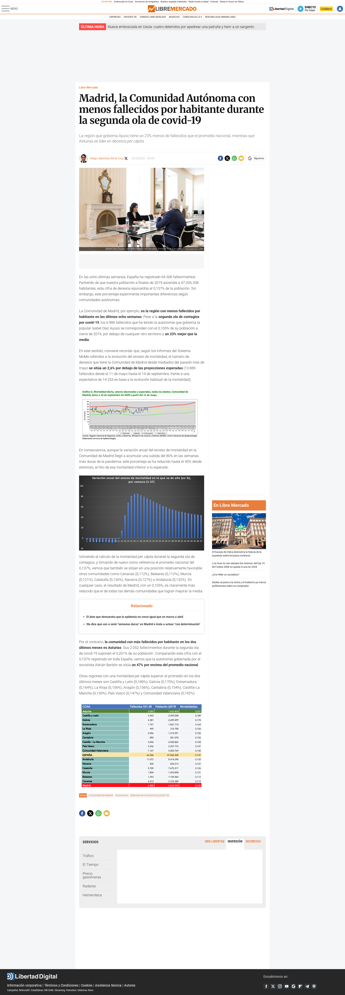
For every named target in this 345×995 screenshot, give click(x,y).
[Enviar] (234, 158)
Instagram (279, 986)
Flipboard (300, 986)
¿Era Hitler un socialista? (225, 574)
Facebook (266, 986)
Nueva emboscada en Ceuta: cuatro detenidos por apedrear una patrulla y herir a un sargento (181, 27)
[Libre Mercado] (172, 8)
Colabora (326, 9)
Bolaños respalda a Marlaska (174, 2)
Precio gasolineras (92, 875)
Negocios (174, 16)
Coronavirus (121, 795)
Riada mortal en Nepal (198, 2)
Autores (129, 985)
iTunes (314, 986)
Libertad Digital (135, 976)
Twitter (273, 986)
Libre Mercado (88, 87)
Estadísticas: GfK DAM (42, 990)
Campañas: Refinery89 (18, 990)
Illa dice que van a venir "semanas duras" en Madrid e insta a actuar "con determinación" (143, 624)
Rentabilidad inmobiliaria (220, 16)
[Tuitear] (227, 158)
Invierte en (130, 16)
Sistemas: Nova (85, 990)
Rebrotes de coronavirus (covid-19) (149, 795)
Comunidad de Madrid (100, 795)
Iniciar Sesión (340, 9)
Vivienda (214, 2)
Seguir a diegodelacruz (126, 158)
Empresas (115, 16)
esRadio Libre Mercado (153, 16)
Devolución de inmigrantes (147, 2)
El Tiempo (90, 864)
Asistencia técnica (108, 985)
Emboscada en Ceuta (123, 2)
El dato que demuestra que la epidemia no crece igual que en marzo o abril (134, 617)
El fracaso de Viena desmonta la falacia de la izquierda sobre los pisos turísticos (236, 554)
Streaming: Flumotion (65, 990)
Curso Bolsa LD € (192, 16)
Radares (89, 886)
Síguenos (259, 158)
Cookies (86, 985)
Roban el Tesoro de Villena (232, 2)
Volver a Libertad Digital (281, 9)
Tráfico (88, 856)
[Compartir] (220, 158)
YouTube (286, 986)
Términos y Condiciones (61, 985)
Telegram (307, 986)
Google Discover (293, 986)
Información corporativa (24, 985)
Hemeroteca (92, 895)
